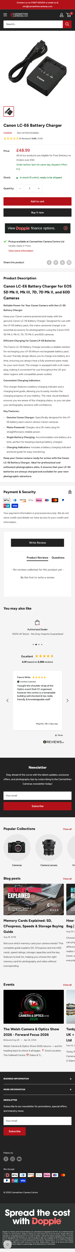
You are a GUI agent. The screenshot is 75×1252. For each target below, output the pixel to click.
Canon (7, 133)
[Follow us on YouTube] (19, 1159)
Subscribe (37, 806)
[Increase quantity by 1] (38, 188)
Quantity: (8, 188)
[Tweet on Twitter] (62, 262)
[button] (37, 138)
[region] (37, 700)
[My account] (61, 15)
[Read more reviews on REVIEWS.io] (53, 743)
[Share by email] (69, 262)
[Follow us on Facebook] (5, 1159)
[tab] (37, 558)
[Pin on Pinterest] (55, 262)
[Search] (67, 24)
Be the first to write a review (37, 577)
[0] (68, 15)
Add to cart (37, 201)
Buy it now (37, 212)
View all (67, 829)
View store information (20, 250)
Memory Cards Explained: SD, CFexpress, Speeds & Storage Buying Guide (33, 926)
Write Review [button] (37, 542)
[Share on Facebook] (49, 262)
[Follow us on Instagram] (12, 1159)
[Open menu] (5, 14)
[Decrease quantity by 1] (20, 188)
